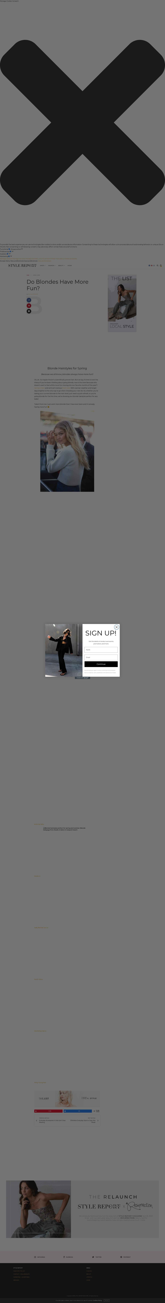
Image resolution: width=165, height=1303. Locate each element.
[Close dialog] (116, 627)
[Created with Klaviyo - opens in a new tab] (82, 678)
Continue (101, 664)
